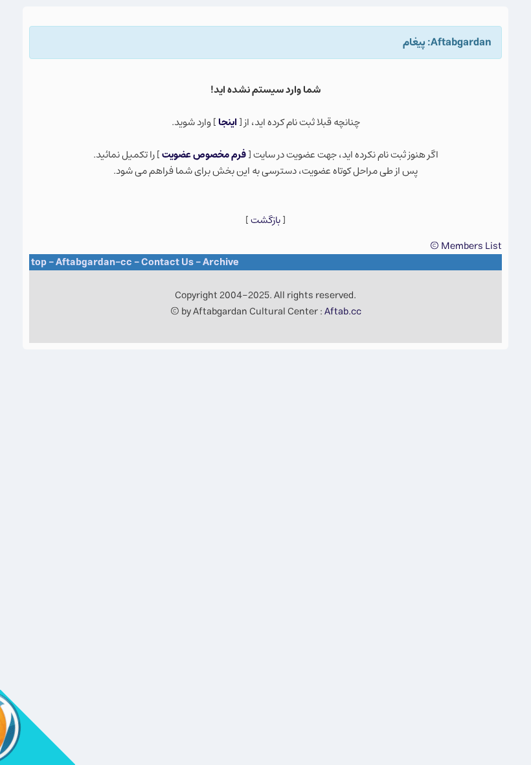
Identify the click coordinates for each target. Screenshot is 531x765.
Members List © (466, 246)
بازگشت (265, 220)
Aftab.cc (342, 311)
